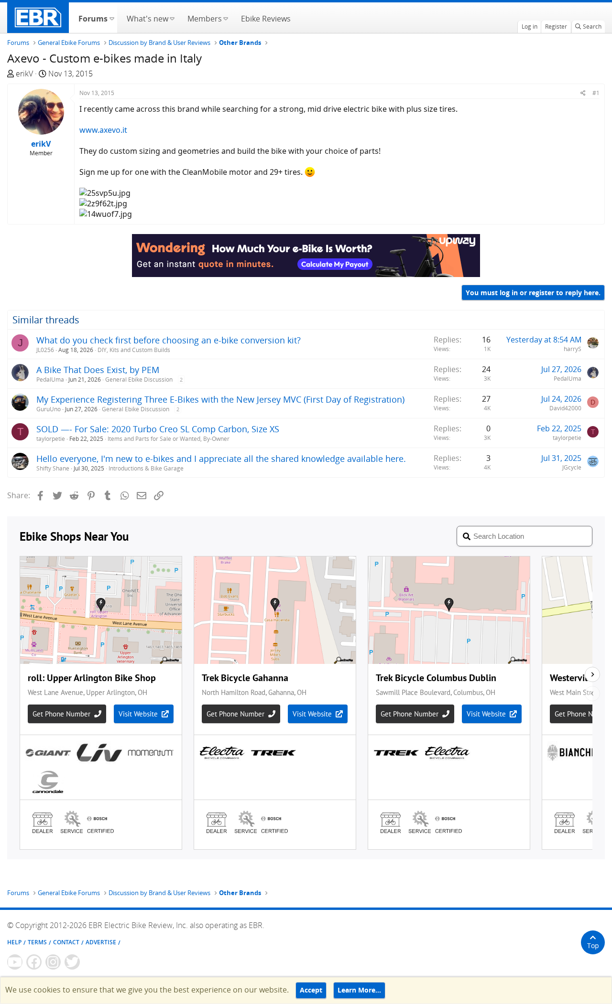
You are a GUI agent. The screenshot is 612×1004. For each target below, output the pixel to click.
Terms (37, 942)
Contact (66, 942)
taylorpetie (50, 439)
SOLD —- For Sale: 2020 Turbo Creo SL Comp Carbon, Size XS (157, 429)
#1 (596, 93)
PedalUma (50, 379)
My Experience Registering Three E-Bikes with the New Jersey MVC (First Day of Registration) (220, 399)
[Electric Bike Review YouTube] (14, 962)
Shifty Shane (52, 468)
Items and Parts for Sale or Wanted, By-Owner (169, 439)
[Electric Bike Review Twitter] (72, 962)
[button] (111, 17)
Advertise (101, 942)
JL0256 (45, 350)
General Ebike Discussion (139, 379)
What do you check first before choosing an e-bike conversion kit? (168, 340)
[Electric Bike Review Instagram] (53, 962)
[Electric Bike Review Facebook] (34, 962)
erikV (24, 73)
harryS (572, 349)
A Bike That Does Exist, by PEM (97, 369)
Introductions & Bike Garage (146, 468)
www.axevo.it (103, 130)
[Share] (583, 92)
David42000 (565, 408)
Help (14, 942)
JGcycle (571, 467)
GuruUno (48, 409)
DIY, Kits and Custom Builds (134, 350)
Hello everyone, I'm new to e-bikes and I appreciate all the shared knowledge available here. (221, 458)
